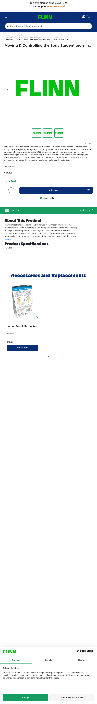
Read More (8, 239)
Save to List (49, 198)
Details (15, 210)
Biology (35, 35)
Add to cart (22, 347)
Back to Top (86, 210)
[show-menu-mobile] (6, 17)
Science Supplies (21, 35)
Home (7, 35)
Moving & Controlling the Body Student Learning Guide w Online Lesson (33, 37)
